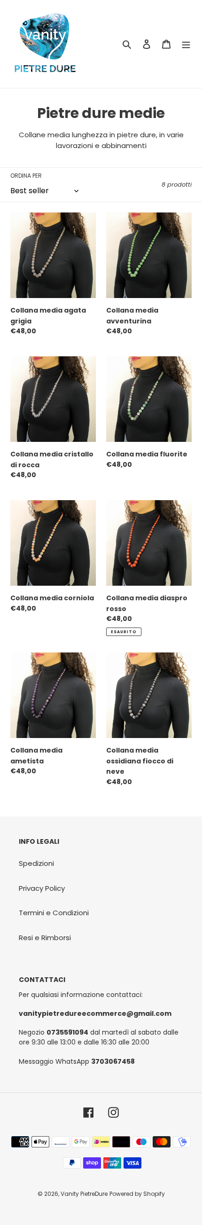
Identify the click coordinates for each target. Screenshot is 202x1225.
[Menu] (186, 44)
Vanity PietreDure (84, 1194)
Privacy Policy (42, 888)
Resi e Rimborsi (45, 937)
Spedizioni (36, 863)
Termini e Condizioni (54, 913)
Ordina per (26, 176)
